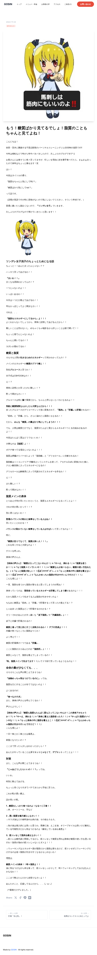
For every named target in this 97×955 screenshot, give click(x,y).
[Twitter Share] (15, 897)
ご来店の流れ (69, 4)
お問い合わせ (85, 4)
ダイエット (11, 26)
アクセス (57, 4)
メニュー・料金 (31, 4)
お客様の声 (45, 4)
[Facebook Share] (20, 897)
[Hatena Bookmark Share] (29, 897)
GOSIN (7, 935)
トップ (19, 4)
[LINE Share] (25, 897)
